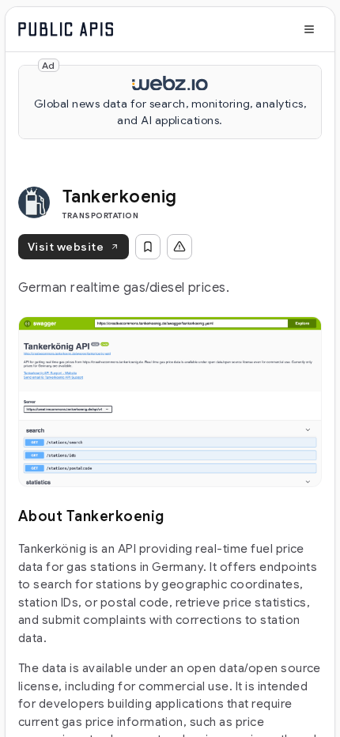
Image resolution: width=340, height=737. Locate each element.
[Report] (179, 246)
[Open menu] (309, 29)
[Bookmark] (148, 246)
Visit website (66, 247)
